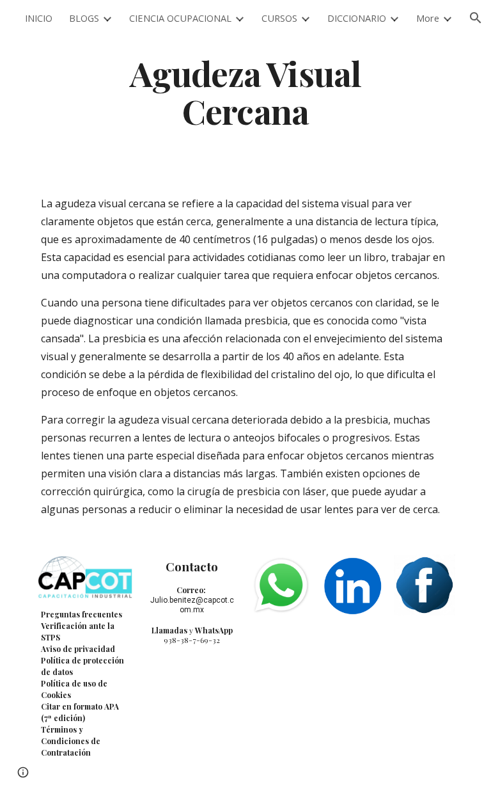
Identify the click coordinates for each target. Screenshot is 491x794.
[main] (245, 91)
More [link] (427, 18)
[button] (475, 18)
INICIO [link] (38, 18)
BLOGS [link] (84, 18)
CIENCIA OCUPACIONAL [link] (180, 18)
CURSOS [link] (279, 18)
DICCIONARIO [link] (356, 18)
